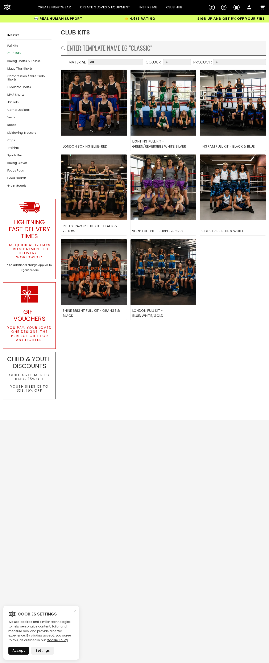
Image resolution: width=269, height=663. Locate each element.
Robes (11, 125)
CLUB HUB (174, 7)
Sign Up (182, 18)
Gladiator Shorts (19, 87)
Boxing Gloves (17, 163)
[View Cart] (262, 7)
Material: (77, 62)
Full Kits (12, 46)
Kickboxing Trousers (21, 133)
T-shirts (13, 148)
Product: (202, 62)
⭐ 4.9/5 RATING (117, 18)
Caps (11, 140)
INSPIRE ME (148, 7)
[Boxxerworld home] (7, 7)
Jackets (13, 102)
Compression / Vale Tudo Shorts (26, 78)
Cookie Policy (57, 640)
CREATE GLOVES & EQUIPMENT (105, 7)
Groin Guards (16, 186)
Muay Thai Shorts (20, 68)
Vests (11, 117)
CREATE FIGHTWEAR (54, 7)
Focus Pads (15, 170)
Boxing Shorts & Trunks (24, 61)
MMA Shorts (15, 94)
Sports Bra (14, 155)
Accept (18, 650)
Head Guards (16, 178)
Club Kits (14, 53)
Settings (43, 650)
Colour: (154, 62)
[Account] (249, 7)
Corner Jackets (18, 110)
